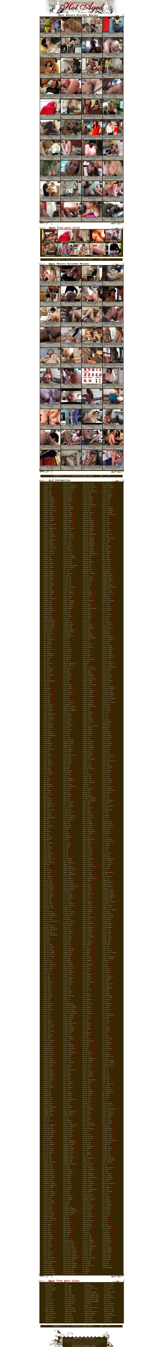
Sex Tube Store (70, 1303)
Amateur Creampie (49, 516)
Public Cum (105, 504)
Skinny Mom (105, 796)
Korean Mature (87, 616)
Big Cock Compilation (50, 915)
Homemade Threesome (69, 1164)
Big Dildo (47, 937)
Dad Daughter (67, 704)
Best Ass (46, 866)
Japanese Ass (87, 516)
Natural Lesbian (88, 1091)
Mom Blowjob (86, 1023)
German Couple (67, 970)
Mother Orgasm (87, 1081)
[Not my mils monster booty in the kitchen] (50, 465)
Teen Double (106, 990)
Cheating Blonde (49, 1269)
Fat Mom (65, 851)
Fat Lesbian (67, 845)
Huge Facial (67, 1228)
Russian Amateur (107, 639)
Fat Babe (66, 833)
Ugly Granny (106, 1095)
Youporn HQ (49, 1319)
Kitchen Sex (86, 612)
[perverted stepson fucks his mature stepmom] (92, 301)
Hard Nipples (67, 1121)
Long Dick (86, 784)
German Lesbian (68, 982)
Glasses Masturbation (70, 1023)
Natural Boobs (87, 1089)
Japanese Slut (87, 565)
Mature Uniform (87, 941)
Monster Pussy (87, 1066)
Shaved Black (106, 733)
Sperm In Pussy (107, 862)
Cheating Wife (67, 499)
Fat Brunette (67, 837)
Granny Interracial (69, 1048)
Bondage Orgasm (48, 1115)
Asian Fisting (48, 720)
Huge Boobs (66, 1218)
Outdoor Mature (87, 1179)
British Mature (48, 1152)
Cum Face (66, 639)
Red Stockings (106, 569)
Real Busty (105, 549)
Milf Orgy (86, 986)
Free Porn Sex (108, 1307)
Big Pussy (47, 943)
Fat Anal (66, 829)
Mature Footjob (87, 853)
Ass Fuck (46, 776)
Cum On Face (67, 647)
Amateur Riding (48, 573)
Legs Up (85, 665)
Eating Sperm (67, 761)
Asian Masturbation (50, 735)
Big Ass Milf (48, 898)
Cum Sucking (67, 657)
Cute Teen (66, 682)
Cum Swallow (67, 659)
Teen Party (105, 1023)
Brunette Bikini (49, 1173)
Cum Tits (66, 661)
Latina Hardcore (88, 634)
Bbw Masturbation (49, 817)
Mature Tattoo (87, 933)
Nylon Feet (86, 1115)
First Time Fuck (68, 905)
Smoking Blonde (107, 821)
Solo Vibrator (106, 853)
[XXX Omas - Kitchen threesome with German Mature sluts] (50, 444)
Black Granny (48, 993)
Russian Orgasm (107, 677)
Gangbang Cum (67, 952)
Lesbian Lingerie (88, 702)
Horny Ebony (67, 1181)
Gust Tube (68, 1290)
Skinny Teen (106, 798)
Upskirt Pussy (106, 1117)
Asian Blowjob (48, 706)
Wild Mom (105, 1218)
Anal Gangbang (48, 653)
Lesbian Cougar (87, 680)
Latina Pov (86, 649)
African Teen (48, 485)
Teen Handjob (106, 1009)
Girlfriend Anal (68, 1003)
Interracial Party (88, 485)
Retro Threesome (107, 624)
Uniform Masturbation (109, 1109)
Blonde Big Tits (49, 1048)
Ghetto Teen (67, 999)
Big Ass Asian (48, 882)
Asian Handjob (48, 725)
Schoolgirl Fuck (107, 690)
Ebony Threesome (68, 802)
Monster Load (87, 1064)
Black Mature (48, 997)
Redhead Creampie (107, 579)
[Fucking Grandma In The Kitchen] (71, 465)
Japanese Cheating (88, 526)
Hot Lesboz (88, 1309)
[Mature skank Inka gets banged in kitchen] (50, 424)
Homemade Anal (67, 1146)
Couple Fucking (68, 604)
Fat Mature (66, 847)
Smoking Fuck (106, 829)
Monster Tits (87, 1068)
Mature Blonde (87, 821)
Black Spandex (48, 1021)
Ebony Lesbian (67, 784)
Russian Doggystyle (108, 657)
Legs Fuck (86, 663)
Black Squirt (48, 1023)
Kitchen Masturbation (89, 608)
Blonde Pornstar (49, 1087)
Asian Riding (48, 755)
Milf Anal (86, 946)
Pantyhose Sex (87, 1201)
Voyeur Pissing (107, 1162)
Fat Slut (66, 855)
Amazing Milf (48, 614)
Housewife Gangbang (69, 1209)
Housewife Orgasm (68, 1212)
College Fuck (67, 579)
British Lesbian (49, 1150)
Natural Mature (87, 1093)
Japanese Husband (88, 546)
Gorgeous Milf (67, 1033)
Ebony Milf (66, 790)
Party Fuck (86, 1203)
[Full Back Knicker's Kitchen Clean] (92, 403)
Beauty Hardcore (49, 862)
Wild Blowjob (106, 1209)
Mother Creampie (88, 1076)
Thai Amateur (106, 1054)
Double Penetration (69, 755)
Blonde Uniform (48, 1103)
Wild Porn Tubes (81, 242)
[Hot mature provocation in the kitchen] (50, 175)
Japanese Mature (88, 555)
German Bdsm (67, 960)
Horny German (67, 1183)
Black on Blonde (49, 1040)
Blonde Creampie (49, 1060)
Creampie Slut (67, 628)
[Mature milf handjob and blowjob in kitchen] (113, 52)
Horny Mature (67, 1189)
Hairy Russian (67, 1107)
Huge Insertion (68, 1230)
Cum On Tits (67, 653)
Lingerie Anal (87, 776)
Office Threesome (88, 1128)
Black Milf (47, 999)
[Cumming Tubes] (71, 216)
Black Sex (47, 1015)
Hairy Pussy (67, 1105)
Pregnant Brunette (108, 487)
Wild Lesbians (106, 1212)
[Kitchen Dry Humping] (50, 301)
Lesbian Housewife (88, 696)
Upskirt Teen (106, 1119)
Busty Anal (47, 1226)
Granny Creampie (68, 1038)
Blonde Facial (48, 1064)
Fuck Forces (49, 1305)
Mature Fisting (87, 851)
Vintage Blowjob (107, 1128)
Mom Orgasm (86, 1042)
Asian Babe (47, 700)
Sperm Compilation (108, 858)
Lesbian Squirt (87, 743)
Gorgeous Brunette (69, 1029)
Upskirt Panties (107, 1115)
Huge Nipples (67, 1232)
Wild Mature (106, 1214)
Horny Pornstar (68, 1197)
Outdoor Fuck (87, 1171)
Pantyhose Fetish (88, 1195)
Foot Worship (67, 919)
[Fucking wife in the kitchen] (71, 52)
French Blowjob (68, 931)
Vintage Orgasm (107, 1148)
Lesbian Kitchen (88, 700)
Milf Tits (86, 1015)
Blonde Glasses (48, 1070)
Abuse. (94, 1346)
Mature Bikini (87, 819)
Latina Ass (86, 622)
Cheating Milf (67, 493)
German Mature (67, 984)
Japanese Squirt (88, 569)
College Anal (67, 577)
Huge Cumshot (67, 1222)
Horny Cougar (67, 1177)
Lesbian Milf (87, 708)
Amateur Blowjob (49, 499)
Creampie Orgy (67, 626)
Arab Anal (47, 682)
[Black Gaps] (50, 342)
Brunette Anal (48, 1164)
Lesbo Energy (89, 1317)
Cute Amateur (67, 669)
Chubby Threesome (68, 528)
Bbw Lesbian (47, 813)
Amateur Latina (48, 549)
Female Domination (69, 862)
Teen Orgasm (106, 1017)
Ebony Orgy (66, 796)
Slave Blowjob (106, 802)
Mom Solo (85, 1048)
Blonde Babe (47, 1044)
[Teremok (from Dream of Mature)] (71, 383)
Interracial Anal (68, 1244)
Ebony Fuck (66, 776)
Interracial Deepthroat (70, 1256)
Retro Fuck (105, 612)
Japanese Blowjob (88, 522)
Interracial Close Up (70, 1250)
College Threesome (69, 587)
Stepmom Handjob (107, 886)
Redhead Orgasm (107, 591)
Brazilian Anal (48, 1126)
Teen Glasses (106, 1005)
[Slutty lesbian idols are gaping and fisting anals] (113, 175)
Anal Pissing (48, 663)
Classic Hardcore (68, 536)
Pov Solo (85, 1273)
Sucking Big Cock (107, 915)
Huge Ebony (66, 1226)
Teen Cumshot (106, 980)
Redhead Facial (107, 581)
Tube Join (113, 242)
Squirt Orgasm (106, 876)
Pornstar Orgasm (88, 1248)
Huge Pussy (66, 1234)
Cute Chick (66, 677)
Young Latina (106, 1254)
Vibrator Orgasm (107, 1123)
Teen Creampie (106, 978)
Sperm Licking (106, 864)
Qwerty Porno (50, 1309)
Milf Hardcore (87, 978)
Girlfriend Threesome (70, 1013)
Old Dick (85, 1132)
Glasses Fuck (67, 1021)
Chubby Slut (67, 524)
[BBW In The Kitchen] (92, 216)
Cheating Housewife (69, 487)
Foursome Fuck (67, 923)
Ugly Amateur (106, 1093)
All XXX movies (97, 242)
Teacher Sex (106, 954)
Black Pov (47, 1011)
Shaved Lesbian (107, 743)
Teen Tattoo (106, 1046)
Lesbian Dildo (87, 682)
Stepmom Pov (106, 888)
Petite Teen (86, 1218)
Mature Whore (87, 945)
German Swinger (68, 991)
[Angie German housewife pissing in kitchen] (71, 134)
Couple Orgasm (67, 608)
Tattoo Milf (106, 948)
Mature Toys (86, 939)
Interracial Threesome (90, 491)
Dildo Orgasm (67, 714)
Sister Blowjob (107, 767)
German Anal (67, 956)
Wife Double (106, 1199)
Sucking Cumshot (107, 923)
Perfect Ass (86, 1211)
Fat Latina (66, 843)
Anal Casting (48, 637)
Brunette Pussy (48, 1207)
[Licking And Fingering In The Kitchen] (113, 114)
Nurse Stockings (88, 1109)
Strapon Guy (106, 903)
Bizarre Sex (47, 970)
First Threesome (68, 903)
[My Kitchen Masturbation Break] (71, 403)
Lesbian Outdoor (88, 718)
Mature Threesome (88, 937)
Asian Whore (47, 769)
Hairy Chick (67, 1085)
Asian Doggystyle (49, 714)
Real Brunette (106, 547)
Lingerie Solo (87, 778)
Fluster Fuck (97, 256)
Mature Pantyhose (88, 894)
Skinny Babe (106, 776)
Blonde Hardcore (49, 1074)
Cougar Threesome (68, 600)
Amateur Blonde (48, 497)
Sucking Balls (106, 913)
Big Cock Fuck (48, 919)
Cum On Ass (66, 645)
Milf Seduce (86, 995)
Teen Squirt (106, 1036)
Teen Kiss (105, 1011)
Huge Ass (66, 1216)
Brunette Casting (49, 1177)
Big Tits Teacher (49, 956)
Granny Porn (88, 1305)
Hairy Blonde (67, 1081)
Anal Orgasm (47, 657)
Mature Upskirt (87, 943)
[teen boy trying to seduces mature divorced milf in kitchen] (71, 155)
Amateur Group (48, 542)
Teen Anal (105, 962)
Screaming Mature (107, 692)
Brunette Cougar (49, 1181)
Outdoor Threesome (88, 1183)
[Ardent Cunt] (113, 280)
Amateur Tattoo (48, 594)
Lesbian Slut (87, 737)
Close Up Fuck (67, 563)
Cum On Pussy (67, 651)
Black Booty (47, 984)
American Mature (49, 628)
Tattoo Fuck (106, 945)
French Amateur (68, 925)
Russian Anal (106, 641)
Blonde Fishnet (48, 1066)
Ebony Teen (66, 800)
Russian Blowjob (107, 647)
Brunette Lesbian (49, 1195)
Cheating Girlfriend (69, 485)
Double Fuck (67, 753)
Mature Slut (86, 915)
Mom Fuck (85, 1036)
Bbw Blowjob (47, 798)
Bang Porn (65, 256)
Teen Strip (105, 1040)
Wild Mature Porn (109, 1298)
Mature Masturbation (89, 878)
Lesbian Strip (87, 751)
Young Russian (106, 1259)
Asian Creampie (48, 710)
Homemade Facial (68, 1150)
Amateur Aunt (48, 491)
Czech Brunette (68, 688)
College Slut (67, 583)
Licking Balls (87, 774)
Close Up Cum (67, 559)
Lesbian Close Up (88, 677)
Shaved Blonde (106, 735)
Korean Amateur (87, 614)
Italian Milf (87, 508)
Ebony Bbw (66, 769)
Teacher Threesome (108, 958)
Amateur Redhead (49, 571)
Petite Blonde (87, 1214)
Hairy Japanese (68, 1093)
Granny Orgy (67, 1056)
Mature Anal (86, 804)
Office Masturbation (89, 1124)
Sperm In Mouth (107, 860)
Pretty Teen (106, 501)
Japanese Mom (87, 559)
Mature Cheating (88, 829)
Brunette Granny (49, 1191)
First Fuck (66, 900)
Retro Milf (105, 618)
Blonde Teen (47, 1101)
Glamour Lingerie (68, 1015)
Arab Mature (47, 688)
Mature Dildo (87, 837)
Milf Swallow (87, 1009)
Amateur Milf (48, 555)
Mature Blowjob (87, 823)
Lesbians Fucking (88, 769)
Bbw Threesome (48, 843)
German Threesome (68, 995)
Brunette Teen (48, 1216)
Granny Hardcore (68, 1046)
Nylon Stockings (88, 1123)
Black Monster (48, 1003)
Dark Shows (68, 1315)
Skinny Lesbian (107, 788)
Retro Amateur (106, 602)
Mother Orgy (86, 1083)
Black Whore (47, 1036)
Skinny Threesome (107, 800)
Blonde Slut (47, 1093)
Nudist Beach (87, 1105)
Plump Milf (86, 1230)
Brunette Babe (48, 1166)
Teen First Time (107, 997)
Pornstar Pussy (87, 1250)
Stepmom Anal (106, 880)
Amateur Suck (48, 589)
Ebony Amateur (67, 763)
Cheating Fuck (67, 483)
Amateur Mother (48, 559)
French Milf (67, 941)
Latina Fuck (86, 630)
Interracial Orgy (88, 483)
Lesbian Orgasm (87, 714)
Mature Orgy (86, 892)
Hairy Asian (67, 1078)
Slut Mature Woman (110, 1292)
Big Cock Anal (48, 911)
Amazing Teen (48, 616)
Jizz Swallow (87, 585)
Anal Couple (47, 641)
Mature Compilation (89, 831)
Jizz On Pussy (87, 581)
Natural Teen (87, 1097)
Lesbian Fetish (87, 688)
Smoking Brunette (107, 825)
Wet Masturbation (107, 1168)
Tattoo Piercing (107, 950)
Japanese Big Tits (88, 520)
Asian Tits (47, 767)
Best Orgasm (47, 878)
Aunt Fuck (47, 780)
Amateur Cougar (48, 512)
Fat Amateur (67, 827)
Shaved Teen (106, 753)
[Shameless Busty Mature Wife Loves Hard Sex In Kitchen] (71, 175)
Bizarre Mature (48, 968)
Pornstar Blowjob (88, 1240)
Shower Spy (105, 763)
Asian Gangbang (48, 724)
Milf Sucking (87, 1007)
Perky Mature (87, 1212)
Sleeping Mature (107, 810)
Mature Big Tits (88, 817)
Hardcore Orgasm (68, 1130)
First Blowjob (67, 894)
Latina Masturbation (89, 637)
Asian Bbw (47, 702)
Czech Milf (66, 696)
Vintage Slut (106, 1152)
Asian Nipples (48, 743)
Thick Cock (105, 1058)
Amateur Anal (48, 487)
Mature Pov (86, 900)
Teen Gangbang (106, 1003)
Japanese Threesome (89, 573)
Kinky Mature (87, 596)
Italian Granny (87, 503)
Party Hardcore (87, 1205)
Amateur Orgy (48, 565)
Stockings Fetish (107, 892)
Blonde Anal (47, 1042)
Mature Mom (86, 882)
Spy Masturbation (107, 872)
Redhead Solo (106, 596)
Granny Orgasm (67, 1054)
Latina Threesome (88, 659)
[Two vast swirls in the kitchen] (92, 424)
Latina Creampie (88, 626)
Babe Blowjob (48, 784)
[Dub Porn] (71, 444)
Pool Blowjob (87, 1234)
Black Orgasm (48, 1005)
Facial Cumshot (68, 819)
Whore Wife (105, 1193)
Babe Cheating (48, 786)
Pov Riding (86, 1271)
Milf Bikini (86, 954)
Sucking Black (106, 919)
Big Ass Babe (48, 884)
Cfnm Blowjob (48, 1263)
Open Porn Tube (109, 1311)
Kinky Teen (86, 598)
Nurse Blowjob (87, 1107)
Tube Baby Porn (70, 1307)
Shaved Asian (106, 725)
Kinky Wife (86, 602)
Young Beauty (106, 1236)
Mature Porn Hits (90, 1321)
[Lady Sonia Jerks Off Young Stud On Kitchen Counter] (50, 196)
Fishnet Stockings (69, 911)
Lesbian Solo (87, 739)
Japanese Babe (87, 518)
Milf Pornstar (87, 990)
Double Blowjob (68, 749)
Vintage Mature (107, 1142)
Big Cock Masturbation (51, 921)
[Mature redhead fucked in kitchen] (113, 216)
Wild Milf (105, 1216)
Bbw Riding (47, 831)
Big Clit (46, 909)
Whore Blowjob (106, 1179)
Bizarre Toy (47, 972)
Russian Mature (107, 669)
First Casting (67, 896)
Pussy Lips (105, 532)
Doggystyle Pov (68, 745)
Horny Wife (66, 1203)
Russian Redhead (107, 680)
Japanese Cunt (87, 532)
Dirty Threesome (68, 739)
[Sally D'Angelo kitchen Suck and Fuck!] (71, 342)
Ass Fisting (47, 774)
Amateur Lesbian (49, 551)
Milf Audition (87, 948)
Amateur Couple (48, 514)
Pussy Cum (105, 520)
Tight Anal (105, 1068)
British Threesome (49, 1162)
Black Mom (47, 1001)
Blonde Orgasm (48, 1085)
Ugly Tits (105, 1101)
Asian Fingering (49, 718)
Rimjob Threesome (107, 637)
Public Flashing (107, 510)
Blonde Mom (47, 1083)
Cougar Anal (67, 589)
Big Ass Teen (48, 903)
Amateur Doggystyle (50, 528)
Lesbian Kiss (87, 698)
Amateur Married (49, 553)
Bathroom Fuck (48, 794)
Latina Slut (86, 651)
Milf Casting (87, 958)
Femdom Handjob (68, 866)
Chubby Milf (67, 518)
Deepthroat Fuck (68, 708)
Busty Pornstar (48, 1252)
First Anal (66, 892)
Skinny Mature (106, 792)
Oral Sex (85, 1156)
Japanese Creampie (88, 530)
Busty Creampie (48, 1238)
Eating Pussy (67, 759)
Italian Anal (87, 495)
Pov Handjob (86, 1263)
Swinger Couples (107, 937)
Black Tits (47, 1033)
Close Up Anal (67, 553)
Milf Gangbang (87, 974)
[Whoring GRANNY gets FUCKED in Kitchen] (50, 134)
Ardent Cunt (49, 256)
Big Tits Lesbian (49, 952)
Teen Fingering (107, 995)
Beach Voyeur (48, 855)
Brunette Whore (48, 1220)
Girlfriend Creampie (69, 1007)
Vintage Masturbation (109, 1140)
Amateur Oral (48, 561)
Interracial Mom (68, 1271)
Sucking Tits (106, 929)
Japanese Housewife (89, 544)
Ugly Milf (105, 1099)
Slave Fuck (105, 804)
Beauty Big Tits (49, 858)
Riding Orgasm (106, 636)
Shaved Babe (106, 727)
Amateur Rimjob (48, 575)
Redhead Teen (106, 598)
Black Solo (47, 1019)
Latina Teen (86, 657)
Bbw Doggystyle (48, 806)
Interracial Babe (68, 1246)
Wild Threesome (107, 1226)
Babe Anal (47, 782)
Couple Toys (67, 612)
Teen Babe (105, 966)
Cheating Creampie (49, 1273)
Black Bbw (47, 980)
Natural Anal (87, 1087)
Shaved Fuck (106, 741)
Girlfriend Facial (69, 1009)
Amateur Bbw (47, 495)
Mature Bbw (86, 810)
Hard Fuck (66, 1119)
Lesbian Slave (87, 735)
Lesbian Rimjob (87, 729)
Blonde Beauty (48, 1046)
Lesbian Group (87, 694)
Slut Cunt (105, 813)
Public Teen (106, 518)
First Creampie (68, 898)
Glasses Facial (68, 1019)
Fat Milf (66, 849)
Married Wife (87, 790)
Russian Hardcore (107, 663)
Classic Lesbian (68, 538)
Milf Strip (86, 1005)
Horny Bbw (66, 1168)
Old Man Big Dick (88, 1138)
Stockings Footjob (108, 894)
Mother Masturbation (89, 1079)
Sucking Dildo (106, 925)
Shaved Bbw (105, 729)
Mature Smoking (87, 917)
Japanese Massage (88, 551)
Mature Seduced (87, 909)
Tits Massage (106, 1087)
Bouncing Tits (48, 1121)
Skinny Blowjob (107, 780)
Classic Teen (67, 544)
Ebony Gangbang (68, 778)
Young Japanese (107, 1252)
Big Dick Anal (48, 925)
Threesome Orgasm (107, 1066)
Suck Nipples (106, 911)
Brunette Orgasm (49, 1201)
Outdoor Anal (87, 1166)
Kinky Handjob (87, 592)
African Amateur (49, 483)
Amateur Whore (48, 602)
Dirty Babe (66, 722)
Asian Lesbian (48, 731)
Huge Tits (66, 1236)
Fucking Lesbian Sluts (92, 1294)
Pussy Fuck (105, 526)
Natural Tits (87, 1099)
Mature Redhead (87, 902)
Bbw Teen (46, 841)
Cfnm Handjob (48, 1265)
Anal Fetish (47, 647)
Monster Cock (87, 1056)
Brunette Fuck (48, 1189)
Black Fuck (47, 991)
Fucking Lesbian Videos (92, 1296)
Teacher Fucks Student (109, 952)
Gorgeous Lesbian (68, 1031)
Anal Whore (47, 679)
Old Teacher (86, 1144)
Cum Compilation (68, 636)
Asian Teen (47, 765)
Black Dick (47, 990)
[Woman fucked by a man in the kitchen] (71, 362)
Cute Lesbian (67, 679)
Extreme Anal (67, 810)
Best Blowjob (48, 870)
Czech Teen (66, 700)
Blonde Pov (47, 1089)
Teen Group (105, 1007)
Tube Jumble (49, 1311)
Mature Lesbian (87, 874)
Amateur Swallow (49, 591)
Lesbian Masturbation (89, 706)
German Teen (67, 993)
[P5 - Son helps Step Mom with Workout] (71, 424)
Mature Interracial (89, 866)
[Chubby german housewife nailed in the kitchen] (113, 465)
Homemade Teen (67, 1162)
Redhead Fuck (106, 583)
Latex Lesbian (87, 618)
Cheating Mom (67, 495)
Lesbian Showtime (90, 1313)
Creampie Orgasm (68, 624)
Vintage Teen (106, 1156)
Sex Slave (105, 716)
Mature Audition (88, 808)
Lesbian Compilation (89, 679)
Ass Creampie (48, 770)
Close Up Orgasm (68, 567)
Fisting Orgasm (68, 913)
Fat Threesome (67, 858)
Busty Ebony (47, 1240)
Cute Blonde (67, 673)
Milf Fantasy (87, 968)
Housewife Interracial (70, 1211)
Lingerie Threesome (89, 782)
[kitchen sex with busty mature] (92, 32)
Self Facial (106, 706)
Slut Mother (106, 815)
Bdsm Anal (47, 845)
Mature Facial (87, 843)
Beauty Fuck (47, 860)
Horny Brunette (68, 1173)
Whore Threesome (107, 1191)
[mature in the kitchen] (113, 301)
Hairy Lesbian (67, 1097)
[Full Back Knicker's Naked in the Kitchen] (50, 383)
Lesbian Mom (86, 710)
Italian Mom (86, 510)
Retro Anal (105, 604)
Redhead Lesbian (107, 585)
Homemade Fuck (67, 1154)
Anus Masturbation (49, 680)
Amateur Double (48, 530)
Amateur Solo (48, 581)
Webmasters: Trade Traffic (84, 1338)
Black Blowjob (48, 982)
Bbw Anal (46, 796)
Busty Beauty (48, 1232)
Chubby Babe (67, 504)
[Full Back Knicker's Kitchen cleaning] (113, 424)
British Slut (48, 1158)
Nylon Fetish (87, 1117)
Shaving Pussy (106, 757)
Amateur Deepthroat (50, 524)
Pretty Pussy (106, 499)
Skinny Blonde (106, 778)
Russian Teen (106, 684)
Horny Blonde (67, 1169)
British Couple (48, 1142)
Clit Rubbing (67, 549)
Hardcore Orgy (67, 1132)
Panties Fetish (87, 1187)
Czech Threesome (68, 702)
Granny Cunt (67, 1040)
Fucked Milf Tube (109, 1315)
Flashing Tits (67, 915)
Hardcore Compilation (70, 1124)
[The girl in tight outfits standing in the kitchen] (71, 73)
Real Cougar (106, 555)
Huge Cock (66, 1220)
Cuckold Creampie (68, 630)
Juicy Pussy (86, 587)
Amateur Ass (47, 489)
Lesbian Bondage (88, 675)
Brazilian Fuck (48, 1128)
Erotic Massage (68, 806)
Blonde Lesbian (48, 1078)
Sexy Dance (105, 720)
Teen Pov (105, 1025)
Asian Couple (48, 708)
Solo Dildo (105, 837)
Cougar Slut (67, 598)
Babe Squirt (47, 792)
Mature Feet (86, 845)
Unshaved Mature (107, 1111)
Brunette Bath (48, 1168)
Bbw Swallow (47, 839)
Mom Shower (86, 1046)
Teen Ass (105, 964)
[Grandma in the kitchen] (50, 32)
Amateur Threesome (49, 598)
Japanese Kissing (88, 547)
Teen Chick (105, 974)
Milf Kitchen (87, 980)
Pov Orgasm (86, 1269)
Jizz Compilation (88, 579)
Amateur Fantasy (49, 534)
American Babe (48, 618)
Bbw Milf (46, 819)
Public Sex (105, 516)
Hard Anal (66, 1117)
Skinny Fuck (106, 784)
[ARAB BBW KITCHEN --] (71, 301)
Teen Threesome (107, 1048)
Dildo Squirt (67, 718)
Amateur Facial (48, 532)
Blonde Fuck (47, 1068)
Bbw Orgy (46, 823)
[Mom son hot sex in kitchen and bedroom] (92, 444)
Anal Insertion (48, 655)
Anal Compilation (49, 639)
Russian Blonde (107, 645)
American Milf (48, 630)
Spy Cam (104, 870)
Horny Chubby (67, 1175)
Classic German (68, 534)
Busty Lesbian (48, 1246)
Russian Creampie (107, 655)
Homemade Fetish (68, 1152)
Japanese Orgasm (88, 561)
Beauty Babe (47, 857)
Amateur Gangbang (49, 540)
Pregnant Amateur (107, 485)
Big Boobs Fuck (48, 907)
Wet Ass (104, 1166)
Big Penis (47, 941)
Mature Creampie (88, 833)
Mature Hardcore (88, 864)
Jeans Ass (86, 575)
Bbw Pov (46, 829)
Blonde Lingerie (49, 1079)
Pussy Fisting (106, 522)
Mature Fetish (87, 847)
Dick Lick (66, 712)
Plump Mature (87, 1228)
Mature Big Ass (87, 813)
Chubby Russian (68, 522)
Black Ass (47, 976)
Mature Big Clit (88, 815)
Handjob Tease (67, 1115)
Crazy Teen (66, 620)
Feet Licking (67, 860)
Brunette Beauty (49, 1169)
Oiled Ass (86, 1130)
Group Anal (66, 1064)
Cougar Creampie (68, 592)
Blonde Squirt (48, 1097)
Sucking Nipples (107, 927)
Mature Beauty (87, 812)
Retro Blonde (106, 606)
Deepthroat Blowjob (69, 706)
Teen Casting (106, 972)
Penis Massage (87, 1209)
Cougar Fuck (67, 594)
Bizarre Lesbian (49, 966)
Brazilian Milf (48, 1134)
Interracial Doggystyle (70, 1257)
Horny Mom (66, 1193)
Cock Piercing (67, 573)
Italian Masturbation (89, 504)
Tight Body (105, 1074)
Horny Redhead (67, 1199)
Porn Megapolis (109, 1288)
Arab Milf (47, 690)
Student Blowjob (107, 905)
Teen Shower (106, 1031)
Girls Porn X (108, 1301)
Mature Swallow (87, 929)
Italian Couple (87, 501)
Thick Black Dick (107, 1056)
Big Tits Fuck (48, 948)
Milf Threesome (87, 1013)
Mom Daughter (87, 1033)
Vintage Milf (106, 1144)
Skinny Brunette (107, 782)
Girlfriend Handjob (69, 1011)
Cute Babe (66, 671)
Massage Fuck (87, 792)
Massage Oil (86, 794)
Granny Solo (67, 1058)
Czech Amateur (67, 684)
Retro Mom (105, 620)
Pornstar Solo (87, 1254)
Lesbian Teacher (88, 755)
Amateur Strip (48, 587)
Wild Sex (105, 1220)
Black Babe (47, 978)
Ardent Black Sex (70, 1309)
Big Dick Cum (48, 931)
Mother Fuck (86, 1078)
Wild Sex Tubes (50, 1317)
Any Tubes (68, 1288)
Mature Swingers (88, 931)
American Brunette (49, 622)
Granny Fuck (67, 1042)
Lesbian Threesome (88, 759)
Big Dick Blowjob (49, 927)
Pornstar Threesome (89, 1257)
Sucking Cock (106, 921)
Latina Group (87, 632)
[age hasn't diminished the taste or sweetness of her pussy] (113, 321)
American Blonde (49, 620)
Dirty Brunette (68, 725)
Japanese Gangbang (88, 538)
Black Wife (47, 1038)
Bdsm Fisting (48, 847)
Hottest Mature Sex (91, 1311)
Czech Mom (66, 698)
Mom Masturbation (88, 1040)
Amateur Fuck (48, 538)
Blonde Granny (48, 1072)
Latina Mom (86, 641)
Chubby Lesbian (68, 514)
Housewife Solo (68, 1214)
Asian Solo (47, 759)
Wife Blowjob (106, 1197)
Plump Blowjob (87, 1224)
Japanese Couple (88, 528)
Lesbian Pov (86, 724)
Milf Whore (86, 1019)
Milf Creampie (87, 960)
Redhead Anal (106, 571)
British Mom (47, 1156)
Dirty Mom (66, 733)
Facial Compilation (69, 817)
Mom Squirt (86, 1050)
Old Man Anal (87, 1134)
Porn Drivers (50, 1307)
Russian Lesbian (107, 665)
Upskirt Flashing (107, 1113)
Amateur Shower (48, 577)
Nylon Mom (86, 1121)
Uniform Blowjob (107, 1103)
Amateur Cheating (49, 506)
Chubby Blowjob (68, 506)
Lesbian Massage (88, 704)
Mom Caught (86, 1027)
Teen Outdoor (106, 1021)
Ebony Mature (67, 788)
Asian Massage (48, 733)
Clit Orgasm (67, 547)
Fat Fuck (66, 841)
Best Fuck (47, 874)
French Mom (66, 943)
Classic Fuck (67, 532)
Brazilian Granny (49, 1130)
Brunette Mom (48, 1199)
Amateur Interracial (50, 547)
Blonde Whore (48, 1105)
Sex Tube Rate (69, 1301)
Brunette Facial (49, 1187)
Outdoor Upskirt (88, 1185)
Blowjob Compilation (50, 1107)
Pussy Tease (106, 542)
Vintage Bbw (106, 1126)
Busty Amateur (48, 1224)
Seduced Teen (106, 704)
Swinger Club (106, 935)
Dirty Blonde (67, 724)
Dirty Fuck (66, 727)
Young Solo (105, 1263)
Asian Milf (47, 739)
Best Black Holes (70, 1311)
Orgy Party (86, 1162)
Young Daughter (107, 1250)
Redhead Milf (106, 589)
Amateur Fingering (49, 536)
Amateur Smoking (49, 579)
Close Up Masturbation (70, 565)
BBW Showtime (69, 1321)
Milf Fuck (86, 972)
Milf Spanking (87, 999)
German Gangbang (68, 978)
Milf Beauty (86, 952)
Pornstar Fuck (87, 1244)
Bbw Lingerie (48, 815)
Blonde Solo (47, 1095)
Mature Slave (87, 913)
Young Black (106, 1238)
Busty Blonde (48, 1234)
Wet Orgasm (105, 1169)
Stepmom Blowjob (107, 882)
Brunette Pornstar (49, 1203)
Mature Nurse (87, 884)
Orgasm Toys (86, 1160)
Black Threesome (49, 1031)
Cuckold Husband (68, 632)
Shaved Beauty (106, 731)
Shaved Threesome (107, 755)
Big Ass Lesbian (49, 896)
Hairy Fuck (66, 1089)
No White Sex (69, 1317)
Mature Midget (87, 880)
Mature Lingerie (88, 876)
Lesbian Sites (89, 1315)
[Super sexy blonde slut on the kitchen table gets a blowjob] (92, 342)
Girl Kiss (66, 1001)
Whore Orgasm (106, 1187)
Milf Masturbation (88, 982)
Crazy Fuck (66, 614)
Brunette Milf (48, 1197)
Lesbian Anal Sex (88, 667)
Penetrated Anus (88, 1207)
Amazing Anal (48, 606)
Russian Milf (106, 671)
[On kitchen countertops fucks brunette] (50, 73)
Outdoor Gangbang (88, 1173)
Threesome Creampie (108, 1062)
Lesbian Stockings (88, 747)
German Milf (67, 986)
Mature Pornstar (88, 898)
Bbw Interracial (49, 810)
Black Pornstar (48, 1009)
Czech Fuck (66, 690)
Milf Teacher (87, 1011)
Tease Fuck (105, 960)
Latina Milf (86, 639)
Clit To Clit (67, 551)
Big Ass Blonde (48, 886)
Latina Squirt (87, 655)
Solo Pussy (105, 847)
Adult (66, 1284)
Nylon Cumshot (87, 1113)
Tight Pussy (106, 1079)
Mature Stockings (88, 923)
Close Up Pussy (68, 569)
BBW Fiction (65, 242)
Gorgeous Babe (67, 1025)
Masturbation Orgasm (89, 800)
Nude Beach (86, 1103)
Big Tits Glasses (49, 950)
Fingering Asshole (69, 884)
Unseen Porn (49, 1315)
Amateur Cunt (48, 522)
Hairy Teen (66, 1109)
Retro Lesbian (106, 614)
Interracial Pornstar (89, 487)
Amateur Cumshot (49, 520)
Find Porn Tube (109, 1309)
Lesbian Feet (87, 686)
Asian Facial (48, 716)
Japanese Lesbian (88, 549)
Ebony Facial (67, 774)
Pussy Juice (106, 528)
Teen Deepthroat (107, 984)
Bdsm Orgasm (47, 849)
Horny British (67, 1171)
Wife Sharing (106, 1203)
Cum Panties (67, 655)
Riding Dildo (106, 632)
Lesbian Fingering (88, 690)
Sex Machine (106, 712)
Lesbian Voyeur (87, 765)
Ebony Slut (66, 798)
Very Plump (107, 1294)
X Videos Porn (108, 1305)
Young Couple (106, 1246)
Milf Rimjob (86, 993)
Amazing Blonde (48, 608)
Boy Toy (46, 1123)
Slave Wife (105, 808)
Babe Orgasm (47, 790)
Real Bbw (105, 544)
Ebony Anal (66, 765)
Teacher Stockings (108, 956)
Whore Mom (105, 1185)
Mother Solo (86, 1085)
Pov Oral (85, 1267)
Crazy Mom (66, 618)
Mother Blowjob (87, 1072)
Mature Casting (87, 827)
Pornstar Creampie (88, 1242)
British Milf (48, 1154)
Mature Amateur (87, 802)
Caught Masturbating (50, 1261)
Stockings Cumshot (108, 890)
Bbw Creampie (48, 804)
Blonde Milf (47, 1081)
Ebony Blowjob (67, 770)
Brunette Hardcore (49, 1193)
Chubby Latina (67, 512)
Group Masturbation (69, 1070)
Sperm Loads (106, 866)
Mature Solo (86, 919)
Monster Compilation (89, 1058)
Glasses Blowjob (68, 1017)
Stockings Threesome (108, 902)
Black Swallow (48, 1027)
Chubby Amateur (68, 501)
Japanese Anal (87, 514)
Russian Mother (107, 675)
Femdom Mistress (68, 870)
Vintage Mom (106, 1146)
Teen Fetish (106, 993)
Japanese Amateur (88, 512)
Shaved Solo (106, 751)
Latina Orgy (86, 645)
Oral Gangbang (87, 1154)
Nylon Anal (86, 1111)
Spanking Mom (106, 857)
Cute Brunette (67, 675)
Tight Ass (105, 1072)
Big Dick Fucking (49, 933)
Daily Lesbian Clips (91, 1288)
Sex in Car (105, 718)
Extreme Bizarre (68, 812)
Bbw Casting (47, 802)
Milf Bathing (87, 950)
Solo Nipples (106, 843)
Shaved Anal (106, 724)
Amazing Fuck (48, 612)
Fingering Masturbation (70, 886)
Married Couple (87, 788)
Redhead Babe (106, 573)
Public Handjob (107, 512)
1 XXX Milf (107, 1319)
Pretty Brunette (107, 495)
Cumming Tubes (89, 1286)
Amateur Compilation (50, 510)
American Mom (48, 632)
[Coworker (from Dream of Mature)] (50, 52)
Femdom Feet (67, 864)
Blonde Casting (48, 1054)
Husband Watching (68, 1242)
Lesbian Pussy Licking (90, 725)
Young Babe (105, 1234)
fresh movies (76, 259)
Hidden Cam (66, 1138)
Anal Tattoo (47, 673)
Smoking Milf (106, 831)
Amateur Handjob (49, 544)
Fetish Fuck (67, 876)
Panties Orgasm (87, 1191)
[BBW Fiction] (50, 114)
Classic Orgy (67, 542)
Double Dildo (67, 751)
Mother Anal (86, 1070)
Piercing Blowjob (88, 1220)
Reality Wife (106, 567)
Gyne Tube (68, 1292)
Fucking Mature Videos (92, 1299)
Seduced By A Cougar (108, 702)
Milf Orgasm (86, 984)
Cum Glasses (67, 641)
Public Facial (106, 506)
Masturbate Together (89, 798)
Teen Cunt (105, 982)
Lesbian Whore (87, 767)
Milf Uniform (87, 1017)
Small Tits (105, 819)
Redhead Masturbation (109, 587)
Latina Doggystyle (88, 628)
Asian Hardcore (48, 727)
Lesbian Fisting (88, 692)
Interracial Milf (68, 1269)
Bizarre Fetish (48, 962)
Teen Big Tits (106, 968)
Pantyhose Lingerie (89, 1199)
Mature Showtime (109, 1284)
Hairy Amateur (67, 1074)
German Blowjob (68, 964)
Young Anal (105, 1230)
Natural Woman (87, 1101)
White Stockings (107, 1177)
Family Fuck (67, 823)
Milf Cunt (86, 962)
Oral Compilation (88, 1146)
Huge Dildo (66, 1224)
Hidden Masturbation (69, 1142)
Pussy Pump (105, 536)
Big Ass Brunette (49, 888)
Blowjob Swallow (49, 1111)
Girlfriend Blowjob (69, 1005)
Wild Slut (105, 1222)
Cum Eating (66, 637)
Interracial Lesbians (70, 1267)
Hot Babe (66, 1205)
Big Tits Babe (48, 945)
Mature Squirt (87, 921)
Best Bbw (46, 868)
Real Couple (106, 557)
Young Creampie (107, 1248)
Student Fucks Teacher (109, 909)
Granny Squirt (67, 1060)
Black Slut (47, 1017)
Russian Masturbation (109, 667)
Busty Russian (48, 1254)
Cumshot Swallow (68, 665)
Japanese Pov (87, 563)
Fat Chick (66, 839)
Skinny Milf (106, 794)
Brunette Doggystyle (50, 1185)
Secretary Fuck (107, 696)
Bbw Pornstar (48, 827)
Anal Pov (46, 665)
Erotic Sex (66, 808)
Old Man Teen (87, 1142)
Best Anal (47, 864)
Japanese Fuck (87, 536)
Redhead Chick (106, 577)
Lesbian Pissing (88, 720)
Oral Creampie (87, 1148)
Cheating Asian (48, 1267)
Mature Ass (86, 806)
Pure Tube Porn (70, 1298)
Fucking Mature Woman (91, 1301)
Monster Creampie (88, 1060)
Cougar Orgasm (67, 596)
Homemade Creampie (69, 1148)
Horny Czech (67, 1179)
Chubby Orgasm (67, 520)
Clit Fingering (68, 546)
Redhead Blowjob (107, 575)
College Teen (67, 585)
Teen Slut (105, 1033)
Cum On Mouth (67, 649)
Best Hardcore (48, 876)
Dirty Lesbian (67, 729)
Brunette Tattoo (49, 1214)
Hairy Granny (67, 1091)
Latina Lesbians (88, 636)
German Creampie (68, 972)
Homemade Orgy (67, 1160)
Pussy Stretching (107, 538)
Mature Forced (87, 855)
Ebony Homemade (68, 780)
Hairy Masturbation (69, 1099)
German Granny (67, 980)
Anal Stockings (48, 669)
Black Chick (47, 986)
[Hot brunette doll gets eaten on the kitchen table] (113, 444)
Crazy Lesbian (67, 616)
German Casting (68, 968)
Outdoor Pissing (88, 1181)
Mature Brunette (88, 825)
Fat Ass (65, 831)
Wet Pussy (105, 1171)
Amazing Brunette (49, 610)
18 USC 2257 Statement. (82, 1346)
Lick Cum (85, 772)
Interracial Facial (69, 1259)
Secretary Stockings (108, 698)
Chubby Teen (67, 526)
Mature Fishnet (87, 849)
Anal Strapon (48, 671)
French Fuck (67, 935)
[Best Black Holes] (92, 175)
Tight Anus (105, 1070)
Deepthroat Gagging (69, 710)
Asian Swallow (48, 763)
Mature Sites (108, 1286)
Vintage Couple (107, 1130)
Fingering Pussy (68, 890)
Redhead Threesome (108, 600)
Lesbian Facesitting (89, 684)
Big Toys (46, 958)
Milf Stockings (87, 1003)
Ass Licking (47, 778)
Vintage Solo (106, 1154)
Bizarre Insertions (50, 964)
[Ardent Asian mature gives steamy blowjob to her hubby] (92, 134)
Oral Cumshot (87, 1152)
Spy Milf (105, 874)
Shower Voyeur (106, 765)
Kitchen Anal (87, 606)
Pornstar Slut (87, 1252)
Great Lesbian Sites (91, 1307)
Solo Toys (105, 851)
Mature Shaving (87, 911)
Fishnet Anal (67, 907)
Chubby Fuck (67, 510)
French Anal (67, 927)
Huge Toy (66, 1238)
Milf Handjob (87, 976)
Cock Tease (66, 575)
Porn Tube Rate (70, 1296)
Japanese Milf (87, 557)
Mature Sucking (87, 927)
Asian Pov (47, 751)
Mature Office (87, 888)
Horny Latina (67, 1187)
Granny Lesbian (68, 1050)
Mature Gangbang (88, 858)
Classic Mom (67, 540)
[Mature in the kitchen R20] (71, 114)
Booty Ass (47, 1117)
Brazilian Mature (49, 1132)
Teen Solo (105, 1035)
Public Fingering (107, 508)
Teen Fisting (106, 999)
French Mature (67, 939)
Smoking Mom (106, 833)
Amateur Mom (47, 557)
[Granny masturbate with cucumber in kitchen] (50, 362)
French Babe (67, 929)
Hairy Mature (67, 1101)
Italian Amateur (88, 493)
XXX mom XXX (108, 1317)
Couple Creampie (68, 602)
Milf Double (86, 966)
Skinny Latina (106, 786)
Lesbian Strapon (88, 749)
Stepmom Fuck (106, 884)
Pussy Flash (106, 524)
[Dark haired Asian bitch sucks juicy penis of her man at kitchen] (113, 134)
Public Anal (106, 503)
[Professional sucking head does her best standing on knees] (50, 280)
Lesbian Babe (87, 671)
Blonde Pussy (48, 1091)
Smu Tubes (68, 1305)
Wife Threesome (107, 1205)
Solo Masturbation (108, 841)
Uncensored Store (51, 1313)
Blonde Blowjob (48, 1052)
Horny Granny (67, 1185)
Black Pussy (47, 1013)
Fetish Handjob (68, 878)
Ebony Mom (66, 792)
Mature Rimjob (87, 905)
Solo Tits (105, 849)
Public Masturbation (108, 514)
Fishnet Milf (67, 909)
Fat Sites (88, 1290)
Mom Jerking (86, 1038)
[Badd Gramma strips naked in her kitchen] (92, 93)
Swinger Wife (106, 943)
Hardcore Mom (67, 1128)
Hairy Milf (66, 1103)
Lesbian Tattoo (87, 753)
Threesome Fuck (107, 1064)
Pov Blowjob (86, 1259)
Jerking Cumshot (88, 577)
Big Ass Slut (48, 902)
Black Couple (48, 988)
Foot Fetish (67, 917)
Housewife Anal (68, 1207)
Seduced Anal (106, 700)
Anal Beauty (47, 636)
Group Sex (66, 1072)
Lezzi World (88, 1319)
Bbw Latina (47, 812)
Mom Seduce (86, 1044)
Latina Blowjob (87, 624)
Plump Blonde (87, 1222)
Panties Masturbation (89, 1189)
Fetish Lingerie (68, 880)
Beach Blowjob (48, 853)
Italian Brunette (88, 499)
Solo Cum (105, 835)
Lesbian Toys (87, 763)
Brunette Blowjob (49, 1175)
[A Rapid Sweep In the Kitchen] (71, 321)
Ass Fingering (48, 772)
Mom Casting (86, 1025)
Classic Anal (67, 530)
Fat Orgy (66, 853)
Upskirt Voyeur (107, 1121)
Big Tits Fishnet (49, 946)
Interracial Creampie (70, 1252)
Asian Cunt (47, 712)
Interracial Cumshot (69, 1254)
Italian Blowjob (88, 497)
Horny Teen (66, 1201)
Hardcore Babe (67, 1123)
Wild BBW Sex (108, 1296)
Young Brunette (107, 1242)
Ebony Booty (67, 772)
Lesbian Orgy (87, 716)
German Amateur (68, 954)
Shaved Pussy (106, 749)
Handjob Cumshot (68, 1113)
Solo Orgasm (106, 845)
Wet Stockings (106, 1173)
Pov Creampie (87, 1261)
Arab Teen (47, 692)
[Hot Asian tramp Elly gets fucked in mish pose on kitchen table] (71, 280)
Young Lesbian (106, 1256)
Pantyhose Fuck (87, 1197)
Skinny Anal (106, 772)
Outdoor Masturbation (89, 1177)
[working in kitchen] (113, 403)
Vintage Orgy (106, 1150)
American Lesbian (49, 626)
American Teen (48, 634)
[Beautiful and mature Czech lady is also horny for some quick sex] (113, 362)
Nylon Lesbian (87, 1119)
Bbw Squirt (47, 835)
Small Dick (105, 817)
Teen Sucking (106, 1042)
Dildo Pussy (67, 716)
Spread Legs (106, 868)
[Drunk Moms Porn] (92, 383)
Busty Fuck (47, 1242)
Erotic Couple (67, 804)
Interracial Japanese (70, 1265)
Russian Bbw (106, 643)
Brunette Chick (48, 1179)
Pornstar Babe (87, 1238)
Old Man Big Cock (88, 1136)
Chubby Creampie (68, 508)
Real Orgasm (106, 561)
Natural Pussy (87, 1095)
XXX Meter (107, 1299)
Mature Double (87, 841)
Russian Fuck (106, 659)
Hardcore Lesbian (68, 1126)
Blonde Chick (48, 1056)
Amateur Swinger (49, 592)
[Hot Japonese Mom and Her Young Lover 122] (50, 321)
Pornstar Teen (87, 1256)
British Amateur (49, 1136)
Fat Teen (66, 857)
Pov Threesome (106, 483)
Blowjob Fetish (48, 1109)
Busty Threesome (49, 1257)
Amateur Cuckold (49, 518)
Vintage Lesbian (107, 1138)
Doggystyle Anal (68, 741)
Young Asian (106, 1232)
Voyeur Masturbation (108, 1160)
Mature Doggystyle (88, 839)
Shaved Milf (106, 747)
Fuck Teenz (88, 1303)
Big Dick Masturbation (51, 935)
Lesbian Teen (87, 757)
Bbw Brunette (48, 800)
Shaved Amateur (107, 722)
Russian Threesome (108, 686)
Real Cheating (106, 551)
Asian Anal (47, 696)
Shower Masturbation (108, 761)
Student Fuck (106, 907)
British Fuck (48, 1146)
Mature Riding (87, 903)
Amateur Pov (47, 569)
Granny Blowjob (68, 1036)
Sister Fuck (106, 769)
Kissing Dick (87, 604)
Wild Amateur (106, 1207)
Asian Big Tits (48, 704)
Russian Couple (107, 653)
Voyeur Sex (105, 1164)
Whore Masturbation (108, 1183)
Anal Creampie (48, 643)
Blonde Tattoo (48, 1099)
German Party (67, 990)
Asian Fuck (47, 722)
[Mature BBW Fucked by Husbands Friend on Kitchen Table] (92, 155)
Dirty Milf (66, 731)
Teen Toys (105, 1052)
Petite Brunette (88, 1216)
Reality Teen (106, 565)
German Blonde (67, 962)
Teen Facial (106, 991)
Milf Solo (86, 997)
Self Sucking (106, 708)
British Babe (48, 1140)
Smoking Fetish (107, 827)
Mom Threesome (87, 1052)
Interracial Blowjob (69, 1248)
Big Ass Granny (48, 894)
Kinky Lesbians (87, 594)
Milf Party (86, 988)
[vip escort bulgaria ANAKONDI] (92, 280)
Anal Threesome (48, 675)
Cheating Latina (68, 491)
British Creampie (49, 1144)
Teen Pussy (105, 1027)
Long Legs (86, 786)
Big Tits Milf (48, 954)
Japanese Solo (87, 567)
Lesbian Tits (87, 761)
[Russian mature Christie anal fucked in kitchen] (113, 73)
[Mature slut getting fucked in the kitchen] (113, 93)
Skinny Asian (106, 774)
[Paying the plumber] (113, 155)
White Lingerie (107, 1175)
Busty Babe (47, 1230)
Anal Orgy (47, 659)
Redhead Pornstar (107, 592)
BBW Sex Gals (69, 1319)
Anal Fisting (48, 649)
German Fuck (67, 976)
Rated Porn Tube (70, 1299)
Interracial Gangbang (70, 1263)
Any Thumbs (68, 1286)
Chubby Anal (67, 503)
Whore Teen (105, 1189)
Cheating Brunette (49, 1271)
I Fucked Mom (108, 1313)
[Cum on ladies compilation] (92, 362)
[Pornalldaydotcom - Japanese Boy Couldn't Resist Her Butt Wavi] (71, 93)
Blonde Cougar (48, 1058)
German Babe (67, 958)
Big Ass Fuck (48, 892)
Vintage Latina (107, 1136)
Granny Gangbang (68, 1044)
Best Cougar (47, 872)
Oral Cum (85, 1150)
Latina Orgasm (87, 643)
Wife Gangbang (106, 1201)
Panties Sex (86, 1193)
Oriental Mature (88, 1164)
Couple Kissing (68, 606)
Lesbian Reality (88, 727)
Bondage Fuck (48, 1113)
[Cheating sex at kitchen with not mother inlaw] (50, 216)
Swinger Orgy (106, 939)
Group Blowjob (67, 1066)
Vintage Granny (107, 1134)
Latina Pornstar (88, 647)
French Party (67, 945)
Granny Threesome (68, 1062)
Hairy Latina (67, 1095)
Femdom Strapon (68, 872)
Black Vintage (48, 1035)
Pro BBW (106, 1290)
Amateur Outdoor (49, 567)
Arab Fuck (47, 686)
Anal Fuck (47, 651)
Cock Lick (66, 571)
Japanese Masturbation (90, 553)
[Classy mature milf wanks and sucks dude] (50, 155)
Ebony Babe (66, 767)
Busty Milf (47, 1248)
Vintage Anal (106, 1124)
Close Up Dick (67, 561)
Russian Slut (106, 682)
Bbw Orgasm (47, 821)
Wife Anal (105, 1195)
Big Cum (46, 923)
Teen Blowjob (106, 970)
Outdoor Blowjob (88, 1168)
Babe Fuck (47, 788)
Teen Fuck (105, 1001)
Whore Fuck (105, 1181)
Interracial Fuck (68, 1261)
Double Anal (67, 747)
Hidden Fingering (68, 1140)
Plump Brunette (87, 1226)
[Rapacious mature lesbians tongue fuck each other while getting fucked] (50, 93)
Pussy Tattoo (106, 540)
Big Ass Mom (47, 900)
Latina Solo (86, 653)
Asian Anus (47, 698)
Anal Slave (47, 667)
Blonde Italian (48, 1076)
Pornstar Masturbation (90, 1246)
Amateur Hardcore (49, 546)
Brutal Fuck (47, 1222)
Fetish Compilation (69, 874)
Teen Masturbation (108, 1015)
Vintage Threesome (108, 1158)
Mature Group (87, 860)
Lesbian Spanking (88, 741)
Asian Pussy (47, 753)
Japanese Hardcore (88, 542)
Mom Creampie (87, 1029)
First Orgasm (67, 902)
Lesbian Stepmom (88, 745)
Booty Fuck (47, 1119)
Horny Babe (66, 1166)
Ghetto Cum (66, 997)
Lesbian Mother (87, 712)
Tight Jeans (106, 1076)
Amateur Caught (48, 504)
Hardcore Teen (67, 1136)
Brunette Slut (48, 1209)
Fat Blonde (66, 835)
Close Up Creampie (69, 557)
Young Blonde (106, 1240)
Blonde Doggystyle (49, 1062)
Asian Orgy (47, 747)
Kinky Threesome (88, 600)
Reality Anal (106, 563)
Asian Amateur (48, 694)
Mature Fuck (86, 857)
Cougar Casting (68, 591)
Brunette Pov (48, 1205)
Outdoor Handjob (88, 1175)
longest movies (87, 259)
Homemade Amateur (68, 1144)
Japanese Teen (87, 571)
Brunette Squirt (49, 1212)
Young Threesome (107, 1267)
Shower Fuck (106, 759)
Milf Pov (85, 991)
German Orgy (67, 988)
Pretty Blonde (106, 493)
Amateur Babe (48, 493)
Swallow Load (106, 931)
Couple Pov (66, 610)
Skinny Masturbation (108, 790)
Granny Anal (67, 1035)
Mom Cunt (85, 1031)
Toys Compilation (107, 1091)
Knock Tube (68, 1294)
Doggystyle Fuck (68, 743)
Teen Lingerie (106, 1013)
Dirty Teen (66, 737)
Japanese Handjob (88, 540)
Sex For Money (106, 710)
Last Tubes (113, 256)
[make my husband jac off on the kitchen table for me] (92, 114)
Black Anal (47, 974)
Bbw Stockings (48, 837)
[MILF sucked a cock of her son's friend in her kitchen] (71, 32)
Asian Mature (48, 737)
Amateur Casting (49, 503)
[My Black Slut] (113, 32)
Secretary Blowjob (108, 694)
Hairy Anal (66, 1076)
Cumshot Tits (67, 667)
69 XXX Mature (108, 1321)
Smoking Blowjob (107, 823)
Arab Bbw (46, 684)
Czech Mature (67, 694)
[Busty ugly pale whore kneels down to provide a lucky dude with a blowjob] (92, 465)
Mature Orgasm (87, 890)
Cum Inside (66, 643)
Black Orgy (47, 1007)
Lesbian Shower (87, 733)
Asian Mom (47, 741)
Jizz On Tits (87, 583)
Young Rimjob (106, 1257)
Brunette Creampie (49, 1183)
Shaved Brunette (107, 737)
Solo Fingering (107, 839)
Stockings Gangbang (108, 896)
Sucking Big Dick (107, 917)
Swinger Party (106, 941)
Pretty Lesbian (107, 497)
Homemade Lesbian (68, 1156)
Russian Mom (106, 673)
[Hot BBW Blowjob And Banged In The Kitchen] (92, 196)
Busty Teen (47, 1256)
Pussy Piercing (107, 534)
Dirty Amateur (67, 720)
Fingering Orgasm (68, 888)
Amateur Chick (48, 508)
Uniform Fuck (106, 1107)
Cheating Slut (67, 497)
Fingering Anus (68, 882)
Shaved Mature (106, 745)
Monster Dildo (87, 1062)
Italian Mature (87, 506)
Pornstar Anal (87, 1236)
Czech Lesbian (67, 692)
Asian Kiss (47, 729)
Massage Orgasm (87, 796)
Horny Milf (66, 1191)
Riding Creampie (107, 628)
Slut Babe (105, 812)
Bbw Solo (46, 833)
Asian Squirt (48, 761)
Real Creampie (106, 559)
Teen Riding (106, 1029)
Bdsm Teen (47, 851)
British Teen (48, 1160)
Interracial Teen (88, 489)
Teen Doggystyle (107, 988)
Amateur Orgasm (48, 563)
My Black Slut (49, 242)
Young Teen (105, 1265)
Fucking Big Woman (90, 1292)
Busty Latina (48, 1244)
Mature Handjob (87, 862)
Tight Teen (105, 1081)
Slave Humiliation (108, 806)
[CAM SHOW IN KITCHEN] (113, 196)
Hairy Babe (66, 1079)
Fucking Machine (68, 950)
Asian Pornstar (48, 749)
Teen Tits (105, 1050)
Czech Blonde (67, 686)
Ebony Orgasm (67, 794)
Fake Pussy (66, 821)
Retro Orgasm (106, 622)
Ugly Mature (106, 1097)
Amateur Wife (48, 604)
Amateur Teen (48, 596)
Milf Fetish (86, 970)
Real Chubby (106, 553)
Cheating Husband (68, 489)
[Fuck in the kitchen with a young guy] (50, 403)
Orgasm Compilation (89, 1158)
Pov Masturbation (88, 1265)
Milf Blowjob (87, 956)
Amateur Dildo (48, 526)
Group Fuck (66, 1068)
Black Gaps (68, 1313)
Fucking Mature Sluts (91, 1298)
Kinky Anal (86, 589)
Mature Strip (87, 925)
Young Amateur (106, 1228)
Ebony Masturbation (69, 786)
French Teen (67, 946)
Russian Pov (106, 679)
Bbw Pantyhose (48, 825)
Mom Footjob (86, 1035)
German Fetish (67, 974)
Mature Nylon (87, 886)
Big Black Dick (48, 905)
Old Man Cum (86, 1140)
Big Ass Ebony (48, 890)
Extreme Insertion (69, 815)
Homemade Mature (68, 1158)
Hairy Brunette (68, 1083)
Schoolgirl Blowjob (108, 688)
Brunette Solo (48, 1211)
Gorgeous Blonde (68, 1027)
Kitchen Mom (86, 610)
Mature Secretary (88, 907)
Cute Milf (66, 680)
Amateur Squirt (48, 583)
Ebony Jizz (66, 782)
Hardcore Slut (67, 1134)
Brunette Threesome (50, 1218)
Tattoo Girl (106, 946)
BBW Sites (88, 1284)
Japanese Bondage (88, 524)
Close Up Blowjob (68, 555)
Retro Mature (106, 616)
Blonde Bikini (48, 1050)
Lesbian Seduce (87, 731)
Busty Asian (47, 1228)
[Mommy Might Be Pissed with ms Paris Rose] (92, 73)
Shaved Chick (106, 739)
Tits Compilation (107, 1083)
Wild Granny (106, 1211)
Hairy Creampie (68, 1087)
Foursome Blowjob (68, 921)
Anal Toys (47, 677)
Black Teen (47, 1029)
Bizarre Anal (48, 960)
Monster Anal (87, 1054)
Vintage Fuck (106, 1132)
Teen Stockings (107, 1038)
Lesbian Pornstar (88, 722)
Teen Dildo (105, 986)
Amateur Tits (48, 600)
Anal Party (47, 661)
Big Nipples (47, 939)
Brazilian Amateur (49, 1124)
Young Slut (105, 1261)
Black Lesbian (48, 995)
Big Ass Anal (48, 880)
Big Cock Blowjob (49, 913)
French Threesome (68, 948)
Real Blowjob (106, 546)
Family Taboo (67, 825)
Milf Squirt (86, 1001)
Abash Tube (49, 1321)
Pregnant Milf (106, 491)
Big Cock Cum (48, 917)
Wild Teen (105, 1224)
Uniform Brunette (107, 1105)
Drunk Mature (67, 757)
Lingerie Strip (87, 780)
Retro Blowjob (106, 608)
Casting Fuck (48, 1259)
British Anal (48, 1138)
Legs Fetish (86, 661)
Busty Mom (47, 1250)
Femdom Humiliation (69, 868)
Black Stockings (49, 1025)
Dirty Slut (66, 735)
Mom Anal (85, 1021)
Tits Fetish (106, 1085)
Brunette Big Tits (49, 1171)
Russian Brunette (107, 649)
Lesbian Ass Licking (89, 669)
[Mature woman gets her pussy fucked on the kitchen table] (113, 342)
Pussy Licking (106, 530)
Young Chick (106, 1244)
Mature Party (87, 896)
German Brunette (68, 966)
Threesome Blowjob (108, 1060)
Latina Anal (86, 620)
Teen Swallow (106, 1044)
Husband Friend (68, 1240)
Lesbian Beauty (87, 673)
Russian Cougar (107, 651)
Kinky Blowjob (87, 591)
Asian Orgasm (48, 745)
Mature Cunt (86, 835)
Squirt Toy (105, 878)
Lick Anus (86, 770)
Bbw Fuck (46, 808)
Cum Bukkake (67, 634)
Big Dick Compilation (50, 929)
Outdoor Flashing (88, 1169)
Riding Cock (106, 626)
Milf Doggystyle (88, 964)
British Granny (48, 1148)
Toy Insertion (106, 1089)
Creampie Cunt (67, 622)
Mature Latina (87, 872)
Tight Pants (106, 1078)
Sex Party (105, 714)
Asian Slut (47, 757)
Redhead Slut (106, 594)
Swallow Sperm (106, 933)
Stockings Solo (107, 900)
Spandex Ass (106, 855)
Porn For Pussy (109, 1303)
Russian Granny (107, 661)
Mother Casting (87, 1074)
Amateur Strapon (49, 585)
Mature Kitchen (87, 870)
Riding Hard (106, 634)
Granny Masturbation (69, 1052)
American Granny (49, 624)
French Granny (67, 937)
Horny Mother (67, 1195)
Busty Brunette (48, 1236)
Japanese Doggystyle (89, 534)
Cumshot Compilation (69, 663)
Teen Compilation (107, 976)
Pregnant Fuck (106, 489)
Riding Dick (106, 630)
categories (57, 259)
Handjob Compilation (69, 1111)
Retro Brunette (107, 610)
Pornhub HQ (49, 1303)
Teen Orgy (105, 1019)
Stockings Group (107, 898)
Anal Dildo (47, 645)
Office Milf (86, 1126)
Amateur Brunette (49, 501)
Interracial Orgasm (69, 1273)
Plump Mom (86, 1232)
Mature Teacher (87, 935)
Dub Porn (81, 256)
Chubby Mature (67, 516)
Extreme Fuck (67, 813)
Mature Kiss (86, 868)
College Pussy (67, 581)
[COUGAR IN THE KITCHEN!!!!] (92, 321)
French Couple (67, 933)
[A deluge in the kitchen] (92, 52)
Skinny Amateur (107, 770)
